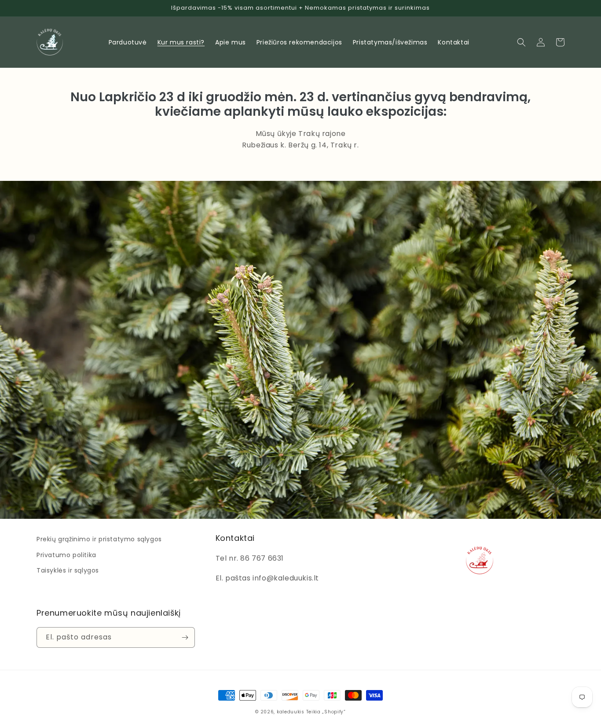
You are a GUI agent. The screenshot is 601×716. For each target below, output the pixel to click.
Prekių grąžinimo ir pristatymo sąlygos (99, 539)
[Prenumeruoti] (184, 637)
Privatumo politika (66, 555)
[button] (521, 42)
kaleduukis (290, 712)
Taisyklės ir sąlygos (68, 570)
